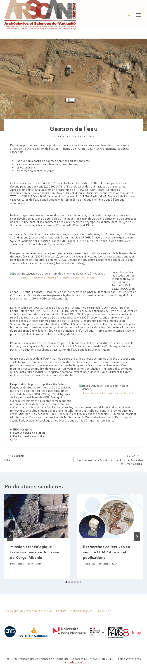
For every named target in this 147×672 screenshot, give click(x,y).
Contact (61, 611)
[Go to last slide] (10, 536)
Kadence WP (76, 662)
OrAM (14, 439)
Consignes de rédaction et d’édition (29, 611)
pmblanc (61, 136)
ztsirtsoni (19, 563)
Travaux (90, 136)
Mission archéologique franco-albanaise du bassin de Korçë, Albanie (35, 552)
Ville (14, 458)
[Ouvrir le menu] (138, 15)
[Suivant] (137, 536)
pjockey (91, 563)
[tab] (66, 582)
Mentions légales (81, 611)
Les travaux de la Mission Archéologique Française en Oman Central (110, 459)
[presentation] (37, 516)
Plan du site (103, 611)
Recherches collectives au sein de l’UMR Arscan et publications (106, 552)
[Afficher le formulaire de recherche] (129, 15)
